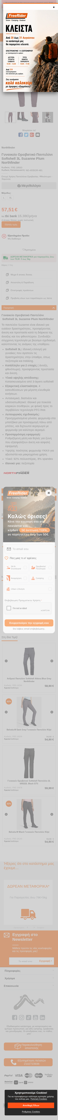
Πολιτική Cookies (38, 1099)
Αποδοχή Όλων (31, 1105)
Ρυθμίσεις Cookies (31, 1111)
